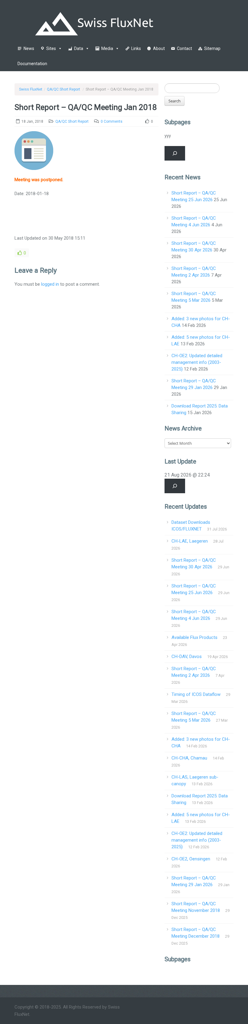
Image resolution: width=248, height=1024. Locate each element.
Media (107, 48)
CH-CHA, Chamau (189, 758)
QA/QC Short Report (63, 89)
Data (78, 48)
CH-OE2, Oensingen (190, 859)
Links (136, 48)
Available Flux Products (194, 637)
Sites (51, 48)
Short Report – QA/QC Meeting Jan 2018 (86, 107)
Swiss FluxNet (30, 89)
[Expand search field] (175, 153)
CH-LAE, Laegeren (189, 541)
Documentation (32, 63)
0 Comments (111, 121)
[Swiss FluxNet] (124, 21)
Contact (184, 48)
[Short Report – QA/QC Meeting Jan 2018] (34, 153)
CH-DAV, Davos (186, 656)
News (29, 48)
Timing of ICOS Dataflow (195, 694)
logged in (50, 284)
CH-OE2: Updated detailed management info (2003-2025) (196, 362)
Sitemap (212, 48)
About (159, 48)
